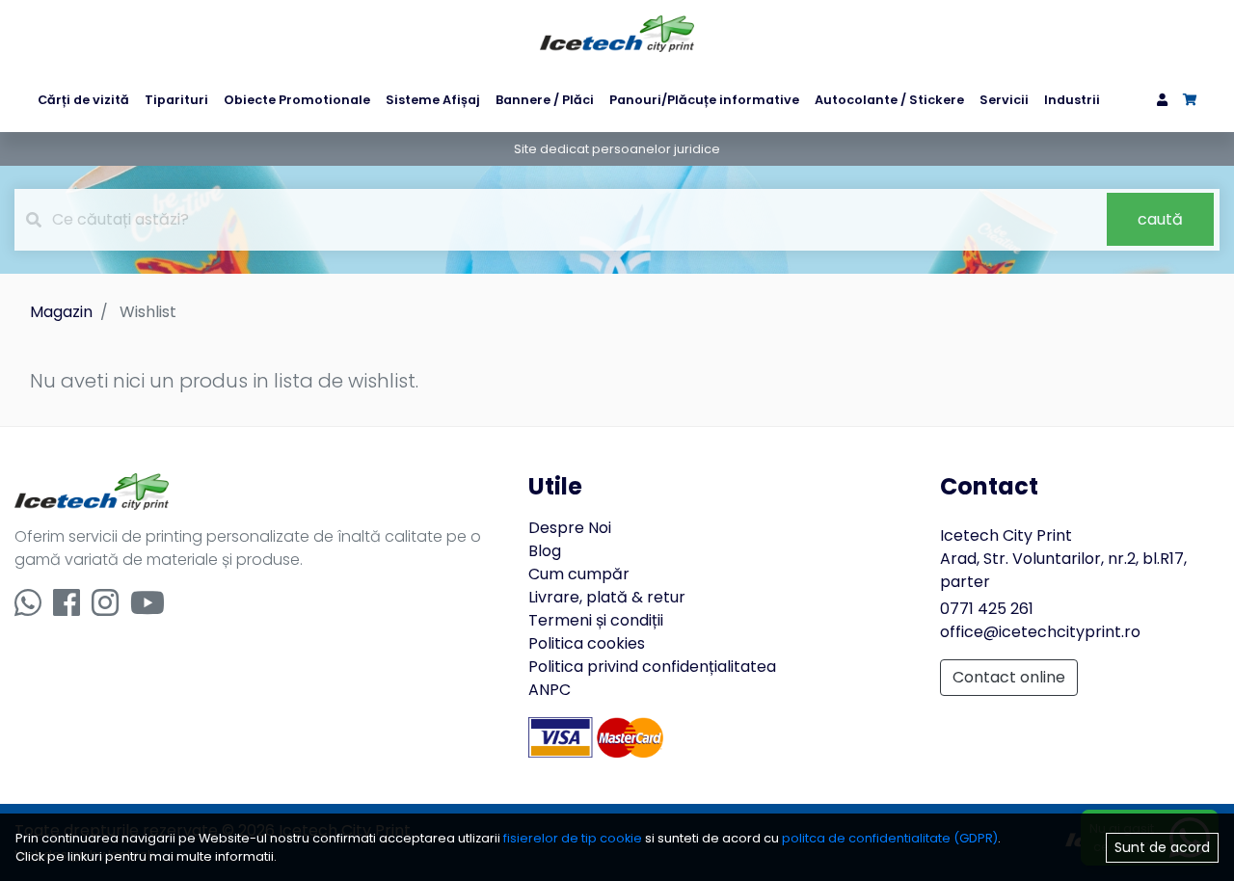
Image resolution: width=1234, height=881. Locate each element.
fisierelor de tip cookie (574, 838)
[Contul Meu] (1162, 100)
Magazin (61, 312)
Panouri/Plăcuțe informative (704, 100)
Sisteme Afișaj (433, 100)
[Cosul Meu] (1189, 100)
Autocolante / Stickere (889, 100)
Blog (544, 551)
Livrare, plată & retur (606, 597)
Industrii (1072, 100)
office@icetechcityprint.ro (1040, 632)
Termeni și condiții (595, 620)
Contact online (1008, 677)
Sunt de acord (1162, 846)
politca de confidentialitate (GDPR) (890, 838)
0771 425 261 (986, 609)
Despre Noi (569, 528)
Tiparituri (176, 100)
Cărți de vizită (83, 100)
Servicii (1004, 100)
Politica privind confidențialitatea (652, 666)
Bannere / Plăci (545, 100)
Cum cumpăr (579, 574)
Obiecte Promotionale (297, 100)
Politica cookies (586, 643)
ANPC (549, 690)
